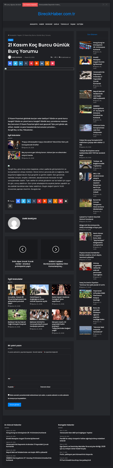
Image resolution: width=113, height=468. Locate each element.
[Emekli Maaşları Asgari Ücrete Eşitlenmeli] (85, 60)
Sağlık (56, 24)
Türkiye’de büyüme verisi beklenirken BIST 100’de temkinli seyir (92, 153)
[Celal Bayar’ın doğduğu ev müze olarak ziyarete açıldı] (39, 289)
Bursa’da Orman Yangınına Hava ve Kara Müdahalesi (98, 204)
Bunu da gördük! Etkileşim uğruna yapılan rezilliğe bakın (98, 313)
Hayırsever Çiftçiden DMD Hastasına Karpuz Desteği (99, 295)
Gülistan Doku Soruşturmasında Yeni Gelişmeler (99, 128)
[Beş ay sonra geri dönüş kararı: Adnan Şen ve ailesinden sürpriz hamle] (14, 155)
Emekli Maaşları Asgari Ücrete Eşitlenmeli (98, 60)
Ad (9, 378)
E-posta (11, 387)
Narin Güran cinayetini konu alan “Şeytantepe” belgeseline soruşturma (98, 239)
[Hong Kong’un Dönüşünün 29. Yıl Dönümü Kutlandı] (85, 45)
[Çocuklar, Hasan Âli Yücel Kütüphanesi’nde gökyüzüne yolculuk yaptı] (17, 289)
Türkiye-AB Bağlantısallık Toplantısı (98, 163)
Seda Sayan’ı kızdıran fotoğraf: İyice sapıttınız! (60, 299)
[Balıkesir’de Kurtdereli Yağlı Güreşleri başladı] (17, 314)
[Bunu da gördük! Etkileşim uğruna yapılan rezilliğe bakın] (85, 311)
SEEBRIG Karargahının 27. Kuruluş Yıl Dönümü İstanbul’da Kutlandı (98, 112)
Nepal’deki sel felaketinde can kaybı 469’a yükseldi (99, 94)
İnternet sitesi (45, 387)
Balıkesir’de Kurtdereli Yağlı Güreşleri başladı (17, 323)
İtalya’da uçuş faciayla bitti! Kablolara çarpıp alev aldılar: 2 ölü (91, 142)
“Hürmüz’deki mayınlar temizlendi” (98, 329)
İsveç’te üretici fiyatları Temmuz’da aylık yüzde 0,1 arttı (92, 284)
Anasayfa (34, 24)
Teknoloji (65, 24)
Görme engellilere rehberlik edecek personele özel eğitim (97, 269)
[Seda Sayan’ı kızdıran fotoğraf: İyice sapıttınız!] (61, 289)
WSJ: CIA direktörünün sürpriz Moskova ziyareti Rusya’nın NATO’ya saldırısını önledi (98, 183)
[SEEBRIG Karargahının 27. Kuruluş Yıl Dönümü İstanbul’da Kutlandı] (85, 109)
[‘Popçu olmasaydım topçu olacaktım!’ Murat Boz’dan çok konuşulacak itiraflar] (14, 144)
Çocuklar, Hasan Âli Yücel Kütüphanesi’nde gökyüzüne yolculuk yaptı (17, 300)
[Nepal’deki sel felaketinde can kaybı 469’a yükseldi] (85, 94)
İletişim (80, 24)
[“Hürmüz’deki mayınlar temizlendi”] (85, 330)
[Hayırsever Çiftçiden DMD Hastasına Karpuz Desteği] (85, 294)
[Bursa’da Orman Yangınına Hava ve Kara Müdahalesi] (85, 203)
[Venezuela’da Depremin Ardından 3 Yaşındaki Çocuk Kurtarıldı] (85, 75)
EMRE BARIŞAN (17, 57)
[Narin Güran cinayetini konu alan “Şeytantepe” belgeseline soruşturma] (85, 236)
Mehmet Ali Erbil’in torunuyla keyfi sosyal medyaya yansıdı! (39, 324)
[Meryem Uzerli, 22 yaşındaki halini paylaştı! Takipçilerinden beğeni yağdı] (61, 314)
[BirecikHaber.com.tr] (56, 13)
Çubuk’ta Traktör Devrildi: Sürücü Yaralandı (89, 218)
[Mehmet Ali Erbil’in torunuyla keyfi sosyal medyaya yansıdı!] (39, 314)
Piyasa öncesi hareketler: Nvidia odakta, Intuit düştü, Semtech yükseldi (90, 255)
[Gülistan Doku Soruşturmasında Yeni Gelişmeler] (85, 127)
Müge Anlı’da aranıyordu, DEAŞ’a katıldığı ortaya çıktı (90, 226)
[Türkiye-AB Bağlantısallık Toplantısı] (85, 164)
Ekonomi (48, 24)
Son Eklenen (92, 34)
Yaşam (72, 24)
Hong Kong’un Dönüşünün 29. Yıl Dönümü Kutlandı (99, 46)
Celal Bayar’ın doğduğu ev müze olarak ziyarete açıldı (38, 299)
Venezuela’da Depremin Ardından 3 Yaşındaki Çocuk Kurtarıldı (60, 4)
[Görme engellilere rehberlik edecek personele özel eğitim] (85, 266)
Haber (41, 24)
